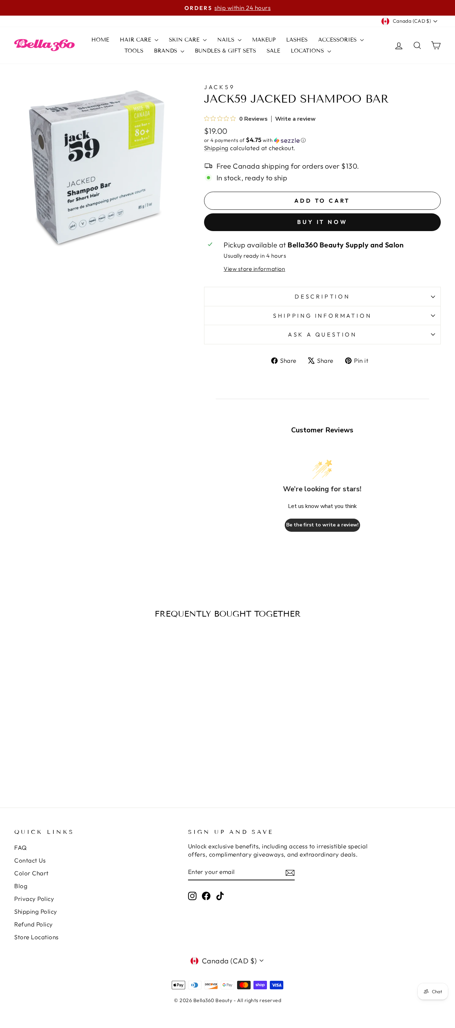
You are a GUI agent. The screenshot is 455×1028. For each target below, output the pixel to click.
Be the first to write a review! (322, 524)
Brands (166, 51)
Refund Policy (33, 924)
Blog (20, 886)
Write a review (295, 119)
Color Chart (31, 873)
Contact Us (30, 860)
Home (100, 40)
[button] (322, 140)
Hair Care (136, 40)
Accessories (338, 40)
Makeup (263, 40)
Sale (273, 51)
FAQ (20, 847)
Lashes (296, 40)
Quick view (64, 727)
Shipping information (322, 315)
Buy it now (322, 221)
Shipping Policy (35, 911)
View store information (254, 268)
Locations (308, 51)
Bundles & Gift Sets (225, 51)
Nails (226, 40)
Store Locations (36, 937)
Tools (133, 51)
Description (322, 296)
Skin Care (185, 40)
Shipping (216, 148)
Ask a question (322, 334)
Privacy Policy (34, 898)
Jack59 (219, 87)
